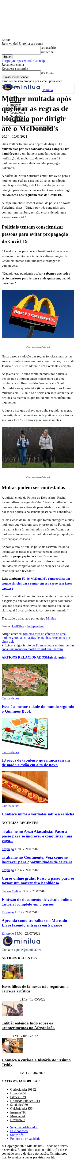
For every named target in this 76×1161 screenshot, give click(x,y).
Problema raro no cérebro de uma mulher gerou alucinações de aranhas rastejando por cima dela (36, 637)
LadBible (18, 626)
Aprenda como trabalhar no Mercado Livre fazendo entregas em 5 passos (34, 922)
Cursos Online (11, 891)
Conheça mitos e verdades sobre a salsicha (38, 814)
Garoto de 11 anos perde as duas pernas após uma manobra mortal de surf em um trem (38, 647)
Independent (35, 626)
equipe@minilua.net (27, 950)
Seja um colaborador (24, 1127)
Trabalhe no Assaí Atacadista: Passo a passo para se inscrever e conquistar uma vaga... (37, 836)
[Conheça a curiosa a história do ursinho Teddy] (12, 1052)
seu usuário (48, 47)
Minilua (51, 618)
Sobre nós (16, 1135)
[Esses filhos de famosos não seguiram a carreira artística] (12, 978)
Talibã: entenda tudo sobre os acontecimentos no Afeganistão (28, 1025)
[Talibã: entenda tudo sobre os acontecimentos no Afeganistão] (12, 1015)
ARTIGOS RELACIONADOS (24, 657)
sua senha (47, 52)
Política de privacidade (25, 1138)
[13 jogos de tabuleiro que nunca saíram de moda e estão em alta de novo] (25, 748)
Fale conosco (19, 1131)
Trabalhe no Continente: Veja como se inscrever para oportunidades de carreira (37, 859)
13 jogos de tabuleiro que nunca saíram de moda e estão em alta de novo (36, 762)
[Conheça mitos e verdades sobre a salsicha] (25, 802)
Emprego (8, 849)
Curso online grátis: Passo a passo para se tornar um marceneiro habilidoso (38, 880)
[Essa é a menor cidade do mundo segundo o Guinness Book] (25, 694)
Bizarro (7, 1036)
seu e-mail (47, 72)
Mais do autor (56, 657)
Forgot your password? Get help (23, 61)
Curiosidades (10, 698)
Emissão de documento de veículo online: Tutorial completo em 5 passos (37, 901)
